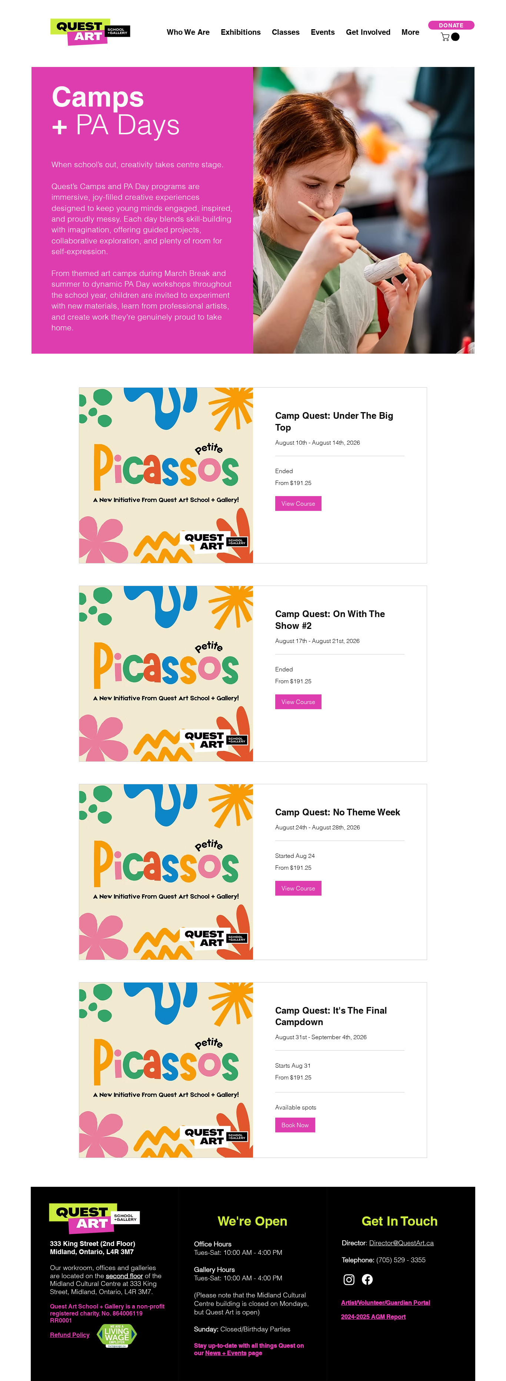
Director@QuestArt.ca (401, 1243)
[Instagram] (349, 1279)
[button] (451, 37)
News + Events (226, 1353)
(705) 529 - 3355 (401, 1260)
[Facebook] (367, 1279)
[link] (340, 422)
